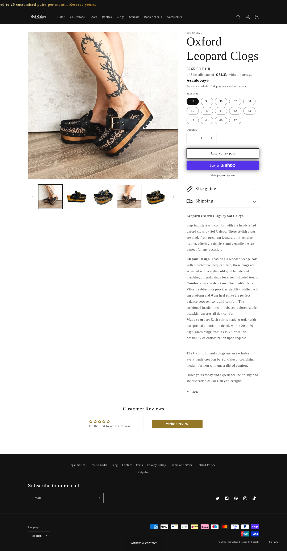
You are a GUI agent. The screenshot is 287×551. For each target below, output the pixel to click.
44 (192, 120)
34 (192, 101)
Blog (115, 465)
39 (192, 110)
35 (207, 101)
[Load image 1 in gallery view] (50, 197)
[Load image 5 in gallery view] (156, 197)
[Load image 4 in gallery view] (129, 197)
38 (249, 101)
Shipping (216, 86)
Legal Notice (76, 465)
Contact (127, 465)
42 (235, 110)
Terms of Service (181, 465)
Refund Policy (206, 465)
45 (207, 120)
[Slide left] (32, 196)
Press (139, 465)
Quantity (192, 129)
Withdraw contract (143, 543)
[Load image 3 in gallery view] (103, 197)
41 (221, 110)
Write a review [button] (177, 424)
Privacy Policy (156, 465)
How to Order (99, 465)
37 (235, 101)
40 (207, 110)
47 (235, 120)
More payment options (223, 175)
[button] (238, 17)
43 (249, 110)
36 (221, 101)
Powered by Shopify (249, 542)
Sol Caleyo (233, 542)
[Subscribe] (98, 498)
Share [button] (195, 392)
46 (221, 120)
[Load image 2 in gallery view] (77, 197)
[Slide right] (173, 196)
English (37, 535)
